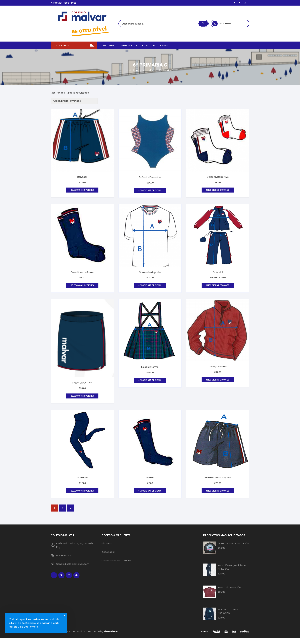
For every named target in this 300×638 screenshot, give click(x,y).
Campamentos (128, 45)
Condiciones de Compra (116, 560)
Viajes (164, 45)
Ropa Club (148, 45)
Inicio (129, 70)
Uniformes (108, 45)
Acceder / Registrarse (64, 3)
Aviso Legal (108, 552)
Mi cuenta (107, 543)
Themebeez (111, 631)
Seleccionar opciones (82, 190)
